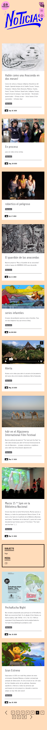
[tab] (41, 15)
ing (42, 6)
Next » (31, 717)
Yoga (6, 553)
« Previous (6, 713)
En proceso (11, 146)
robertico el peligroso (17, 204)
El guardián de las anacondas (22, 257)
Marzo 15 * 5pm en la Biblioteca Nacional (17, 505)
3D (6, 563)
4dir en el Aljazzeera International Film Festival (20, 433)
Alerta (8, 368)
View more (8, 103)
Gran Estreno (12, 670)
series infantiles (14, 313)
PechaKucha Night (15, 607)
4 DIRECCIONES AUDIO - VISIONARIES (5, 9)
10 (24, 717)
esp (41, 4)
